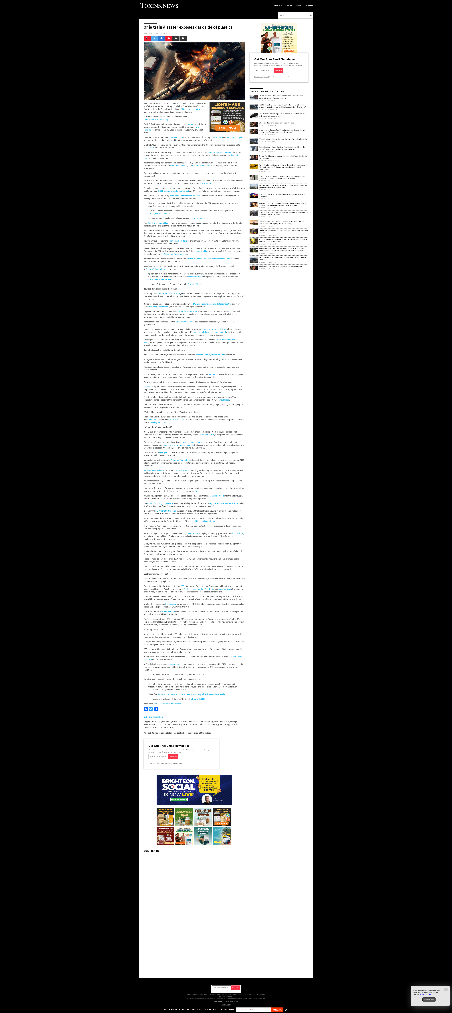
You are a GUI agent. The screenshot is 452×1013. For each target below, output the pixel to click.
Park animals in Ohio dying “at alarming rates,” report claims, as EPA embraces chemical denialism (283, 186)
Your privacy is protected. (155, 763)
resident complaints (201, 166)
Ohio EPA (151, 148)
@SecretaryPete (195, 277)
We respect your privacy (214, 998)
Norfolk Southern (190, 724)
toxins (298, 5)
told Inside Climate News (204, 521)
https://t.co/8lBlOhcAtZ (168, 694)
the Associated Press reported (174, 254)
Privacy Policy (226, 1005)
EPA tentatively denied (166, 511)
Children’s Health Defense (157, 269)
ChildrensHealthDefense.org (156, 119)
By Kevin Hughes (272, 109)
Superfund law (202, 251)
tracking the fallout (158, 422)
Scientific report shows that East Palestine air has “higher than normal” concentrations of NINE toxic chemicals (282, 148)
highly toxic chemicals (191, 109)
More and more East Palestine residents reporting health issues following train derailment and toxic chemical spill (283, 204)
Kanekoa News (224, 589)
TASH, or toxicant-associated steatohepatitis (212, 304)
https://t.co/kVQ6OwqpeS (159, 279)
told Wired (224, 400)
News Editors (162, 33)
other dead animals (178, 166)
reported (190, 124)
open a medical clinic (178, 241)
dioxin (226, 722)
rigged (230, 724)
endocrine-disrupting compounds (179, 445)
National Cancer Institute (169, 293)
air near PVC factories (185, 322)
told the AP (213, 374)
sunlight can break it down (214, 329)
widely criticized (223, 259)
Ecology (233, 722)
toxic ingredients (160, 727)
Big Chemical (170, 604)
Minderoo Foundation (180, 460)
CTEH (183, 586)
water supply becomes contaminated (210, 332)
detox (289, 5)
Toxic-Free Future (206, 435)
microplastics (165, 452)
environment (149, 724)
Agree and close (429, 1000)
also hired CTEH (168, 611)
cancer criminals (179, 722)
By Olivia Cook (272, 244)
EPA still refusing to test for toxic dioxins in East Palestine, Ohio (283, 139)
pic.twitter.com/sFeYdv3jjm (213, 694)
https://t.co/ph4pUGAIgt (191, 694)
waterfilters (278, 5)
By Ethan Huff (271, 100)
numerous (153, 420)
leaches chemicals (216, 496)
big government (164, 722)
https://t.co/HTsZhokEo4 (159, 214)
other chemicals (176, 137)
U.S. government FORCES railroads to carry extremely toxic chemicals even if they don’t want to (281, 97)
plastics (207, 724)
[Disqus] (194, 883)
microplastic (161, 724)
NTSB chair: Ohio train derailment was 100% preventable (280, 267)
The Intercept (192, 533)
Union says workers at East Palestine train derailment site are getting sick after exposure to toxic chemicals (282, 131)
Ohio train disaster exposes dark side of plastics (277, 123)
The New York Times (205, 589)
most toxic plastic (181, 470)
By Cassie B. (271, 253)
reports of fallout (177, 420)
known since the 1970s (187, 311)
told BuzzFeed (208, 183)
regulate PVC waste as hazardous (223, 503)
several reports (175, 664)
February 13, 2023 (199, 218)
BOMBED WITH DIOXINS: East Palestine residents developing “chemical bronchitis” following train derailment (282, 177)
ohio (201, 724)
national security (174, 724)
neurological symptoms (159, 307)
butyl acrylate (217, 137)
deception (218, 722)
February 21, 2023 (195, 284)
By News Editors (272, 125)
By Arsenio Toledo (273, 208)
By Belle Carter (272, 118)
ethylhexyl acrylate (235, 137)
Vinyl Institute (237, 533)
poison (214, 724)
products (222, 724)
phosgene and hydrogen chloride (210, 355)
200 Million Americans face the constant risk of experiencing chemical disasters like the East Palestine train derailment (282, 250)
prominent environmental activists (185, 196)
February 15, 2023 (197, 699)
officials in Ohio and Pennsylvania (201, 259)
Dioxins (147, 387)
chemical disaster (195, 722)
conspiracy (208, 722)
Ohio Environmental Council (159, 223)
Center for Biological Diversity (160, 503)
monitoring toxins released (220, 152)
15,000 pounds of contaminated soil (173, 191)
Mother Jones (190, 589)
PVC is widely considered (154, 470)
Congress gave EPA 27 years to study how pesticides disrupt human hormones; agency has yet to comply (281, 222)
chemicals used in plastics (193, 442)
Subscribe (277, 1010)
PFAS (196, 491)
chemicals (309, 5)
